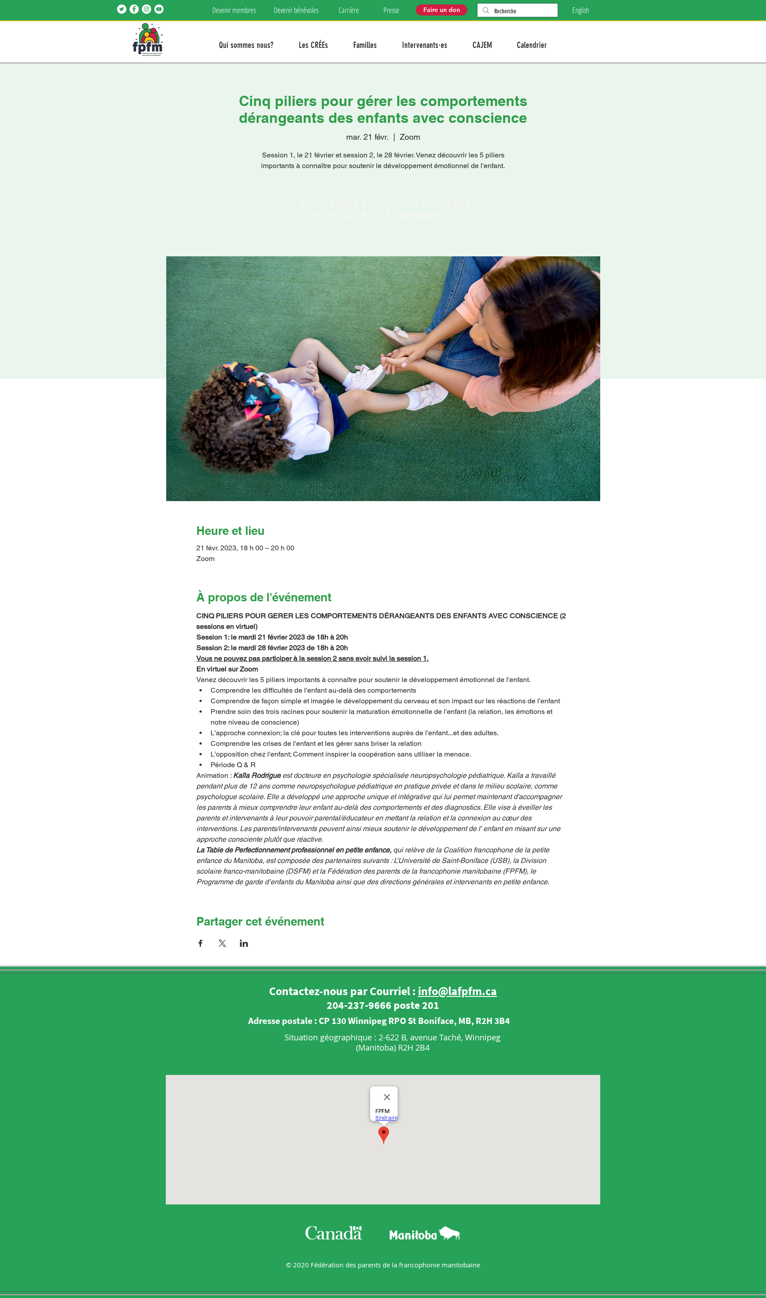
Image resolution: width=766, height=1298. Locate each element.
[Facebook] (134, 9)
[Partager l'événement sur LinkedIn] (244, 943)
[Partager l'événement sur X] (222, 943)
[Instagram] (146, 9)
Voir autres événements (383, 215)
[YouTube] (159, 9)
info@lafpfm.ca (457, 991)
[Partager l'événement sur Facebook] (200, 943)
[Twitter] (121, 9)
